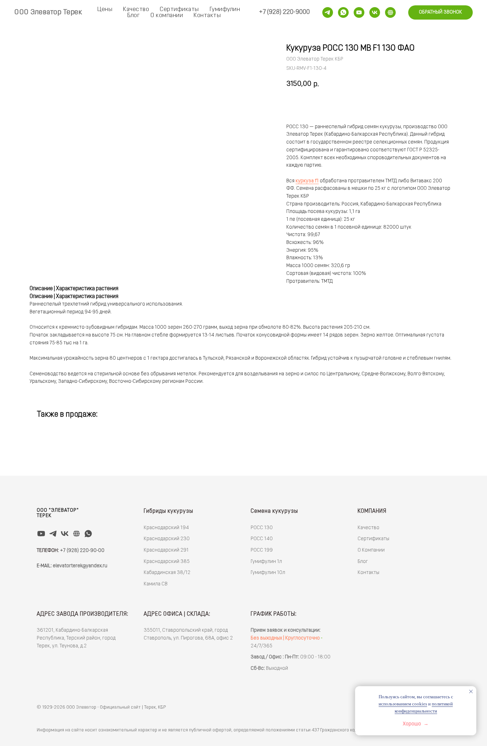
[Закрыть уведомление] (471, 691)
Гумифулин (225, 9)
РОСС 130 (262, 528)
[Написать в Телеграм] (327, 12)
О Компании (371, 550)
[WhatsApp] (343, 12)
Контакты (207, 15)
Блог (133, 15)
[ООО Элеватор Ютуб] (359, 12)
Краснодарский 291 (166, 550)
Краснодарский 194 (166, 528)
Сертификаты (179, 9)
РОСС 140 (262, 539)
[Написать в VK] (374, 12)
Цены (104, 9)
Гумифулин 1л (266, 561)
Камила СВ (156, 584)
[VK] (64, 533)
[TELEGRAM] (52, 533)
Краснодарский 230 (167, 539)
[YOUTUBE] (41, 533)
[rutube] (390, 12)
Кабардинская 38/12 (167, 572)
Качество (136, 9)
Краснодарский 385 (167, 561)
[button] (440, 12)
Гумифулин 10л (268, 572)
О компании (166, 15)
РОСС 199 (262, 550)
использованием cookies (403, 703)
